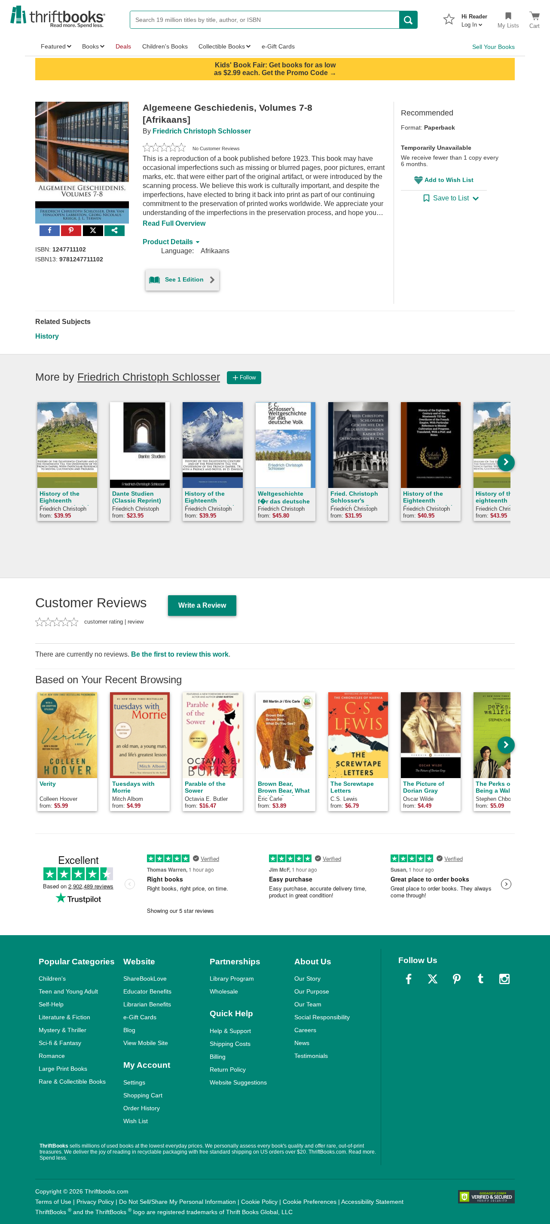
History (47, 336)
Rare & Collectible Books (72, 1081)
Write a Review (202, 605)
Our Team (307, 1004)
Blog (129, 1030)
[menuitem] (474, 18)
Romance (52, 1055)
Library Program (232, 978)
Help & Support (230, 1030)
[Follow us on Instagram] (504, 979)
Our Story (307, 978)
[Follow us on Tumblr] (480, 979)
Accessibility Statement (372, 1201)
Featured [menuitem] (53, 46)
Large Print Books (63, 1068)
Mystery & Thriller (62, 1030)
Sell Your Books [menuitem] (493, 46)
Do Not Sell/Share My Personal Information (177, 1201)
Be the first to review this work (180, 654)
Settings (134, 1082)
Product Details (168, 241)
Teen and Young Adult (68, 991)
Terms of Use (53, 1201)
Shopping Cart (142, 1095)
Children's (52, 978)
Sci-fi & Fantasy (60, 1042)
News (301, 1042)
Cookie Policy (259, 1201)
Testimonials (311, 1055)
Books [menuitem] (90, 46)
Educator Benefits (147, 991)
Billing (218, 1056)
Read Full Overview (174, 223)
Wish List (135, 1121)
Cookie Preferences (309, 1201)
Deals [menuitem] (123, 46)
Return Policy (228, 1069)
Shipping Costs (230, 1043)
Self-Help (51, 1004)
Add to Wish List (449, 179)
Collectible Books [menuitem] (222, 46)
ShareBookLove (145, 978)
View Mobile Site (145, 1042)
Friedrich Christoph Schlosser (202, 131)
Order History (141, 1108)
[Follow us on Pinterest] (456, 979)
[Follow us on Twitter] (432, 979)
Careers (305, 1030)
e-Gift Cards (139, 1017)
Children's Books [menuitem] (165, 46)
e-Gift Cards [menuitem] (278, 46)
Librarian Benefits (147, 1004)
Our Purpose (311, 991)
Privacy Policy (95, 1201)
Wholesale (224, 991)
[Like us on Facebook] (408, 979)
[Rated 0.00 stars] (164, 148)
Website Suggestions (238, 1082)
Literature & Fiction (64, 1017)
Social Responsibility (322, 1017)
